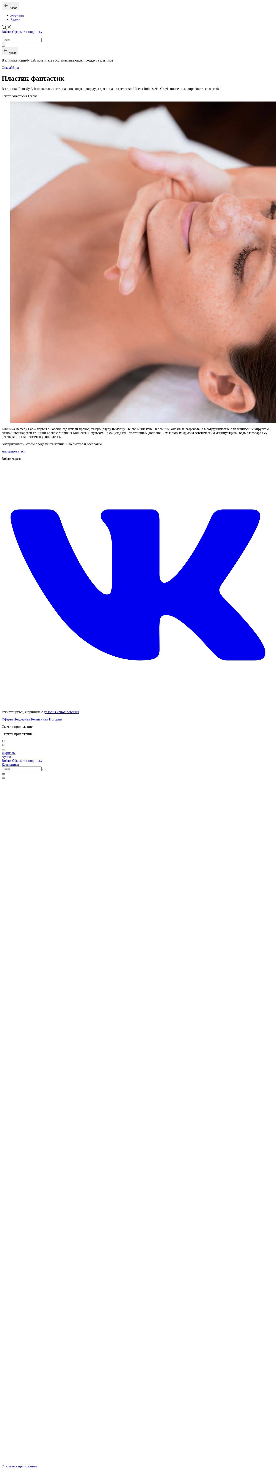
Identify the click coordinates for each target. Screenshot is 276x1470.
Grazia (6, 67)
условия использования (61, 712)
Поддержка (22, 719)
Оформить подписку (27, 32)
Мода (15, 67)
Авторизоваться (13, 451)
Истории (55, 719)
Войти (6, 32)
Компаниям (39, 719)
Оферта (7, 719)
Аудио (15, 19)
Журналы (17, 15)
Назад (12, 7)
